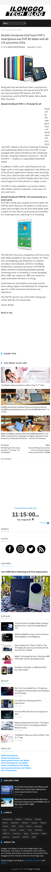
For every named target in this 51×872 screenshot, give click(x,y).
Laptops (34, 823)
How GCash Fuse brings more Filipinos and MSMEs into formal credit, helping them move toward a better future (31, 789)
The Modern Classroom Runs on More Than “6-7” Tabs (22, 385)
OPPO (14, 826)
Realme (43, 823)
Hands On (16, 837)
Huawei (22, 830)
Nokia (44, 833)
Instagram (37, 860)
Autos (5, 830)
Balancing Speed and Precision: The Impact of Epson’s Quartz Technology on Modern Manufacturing (32, 725)
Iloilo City (6, 837)
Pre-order (34, 833)
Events (29, 826)
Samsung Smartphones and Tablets (16, 768)
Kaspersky (14, 823)
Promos (5, 826)
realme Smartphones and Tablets (15, 765)
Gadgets (18, 819)
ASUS (21, 826)
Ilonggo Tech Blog (34, 869)
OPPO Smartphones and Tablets (14, 763)
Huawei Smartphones (10, 758)
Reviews (13, 830)
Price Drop (16, 833)
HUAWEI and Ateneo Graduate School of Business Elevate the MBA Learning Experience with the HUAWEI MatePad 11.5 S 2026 (25, 409)
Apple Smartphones (9, 755)
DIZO (34, 837)
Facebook (28, 860)
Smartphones (7, 819)
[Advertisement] (22, 124)
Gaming (38, 819)
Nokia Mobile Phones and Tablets (15, 760)
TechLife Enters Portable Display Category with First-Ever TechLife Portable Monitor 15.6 (31, 625)
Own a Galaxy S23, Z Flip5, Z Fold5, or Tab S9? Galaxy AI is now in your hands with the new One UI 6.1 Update (31, 647)
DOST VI (25, 837)
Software (25, 823)
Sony (30, 830)
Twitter (4, 863)
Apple (26, 833)
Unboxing (38, 830)
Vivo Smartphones (9, 770)
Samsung (38, 826)
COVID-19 (6, 833)
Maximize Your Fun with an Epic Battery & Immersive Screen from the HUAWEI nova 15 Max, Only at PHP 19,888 (32, 801)
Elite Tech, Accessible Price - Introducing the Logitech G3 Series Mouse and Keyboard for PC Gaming (32, 690)
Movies (5, 823)
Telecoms (28, 819)
